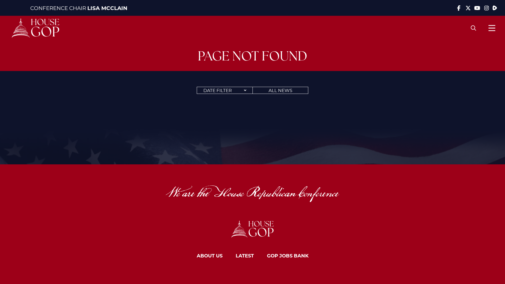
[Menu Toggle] (492, 28)
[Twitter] (468, 8)
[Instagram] (486, 8)
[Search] (473, 28)
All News (280, 90)
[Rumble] (494, 8)
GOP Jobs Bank (288, 255)
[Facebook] (459, 8)
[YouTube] (477, 8)
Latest (245, 255)
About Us (210, 255)
